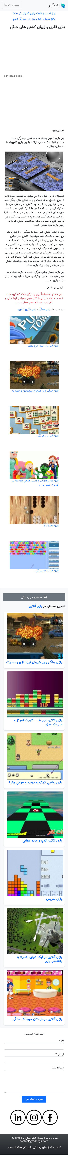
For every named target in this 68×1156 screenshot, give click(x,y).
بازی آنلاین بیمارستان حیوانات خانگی (37, 1019)
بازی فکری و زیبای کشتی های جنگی (37, 27)
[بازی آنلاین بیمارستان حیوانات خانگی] (34, 993)
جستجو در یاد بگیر (32, 597)
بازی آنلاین (35, 606)
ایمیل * (59, 1054)
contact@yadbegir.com (34, 1141)
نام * (61, 1041)
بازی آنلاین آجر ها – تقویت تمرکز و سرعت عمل (38, 722)
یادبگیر (54, 5)
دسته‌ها (9, 5)
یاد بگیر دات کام (32, 1147)
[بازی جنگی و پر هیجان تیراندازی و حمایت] (34, 636)
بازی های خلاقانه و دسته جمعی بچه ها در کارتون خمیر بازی (35, 483)
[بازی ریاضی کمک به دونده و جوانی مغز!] (34, 756)
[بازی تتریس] (34, 873)
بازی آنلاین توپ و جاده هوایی (42, 840)
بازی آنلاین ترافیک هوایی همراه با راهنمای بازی (39, 959)
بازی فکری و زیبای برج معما (43, 346)
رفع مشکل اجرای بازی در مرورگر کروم (34, 19)
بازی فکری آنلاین (27, 309)
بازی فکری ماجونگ (48, 436)
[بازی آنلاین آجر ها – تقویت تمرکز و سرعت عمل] (34, 694)
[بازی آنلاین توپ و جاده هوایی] (34, 814)
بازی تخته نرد (51, 526)
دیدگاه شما (58, 1068)
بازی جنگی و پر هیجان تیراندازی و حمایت (34, 662)
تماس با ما (52, 1138)
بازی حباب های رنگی (47, 571)
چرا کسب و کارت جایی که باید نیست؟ (34, 13)
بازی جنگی (44, 309)
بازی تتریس (54, 899)
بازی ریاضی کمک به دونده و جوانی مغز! (35, 782)
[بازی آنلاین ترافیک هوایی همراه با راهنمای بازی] (34, 931)
